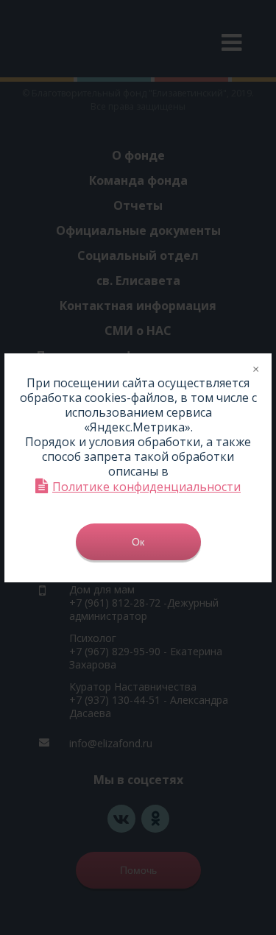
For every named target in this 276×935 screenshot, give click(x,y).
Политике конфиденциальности (146, 486)
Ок (138, 542)
